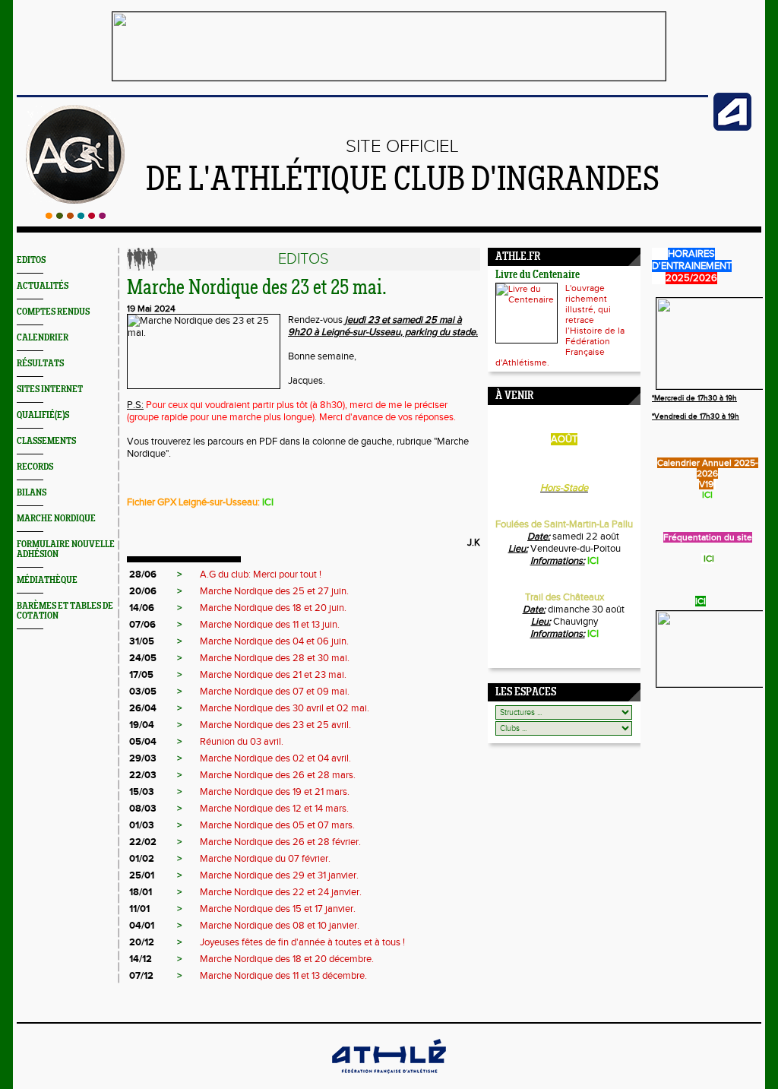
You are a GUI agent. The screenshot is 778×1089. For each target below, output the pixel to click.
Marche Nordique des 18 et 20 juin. (273, 608)
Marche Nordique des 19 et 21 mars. (274, 792)
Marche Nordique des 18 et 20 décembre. (287, 959)
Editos (303, 259)
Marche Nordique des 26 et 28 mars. (278, 775)
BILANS (31, 493)
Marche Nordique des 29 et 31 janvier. (279, 875)
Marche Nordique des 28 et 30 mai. (274, 658)
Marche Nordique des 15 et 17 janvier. (278, 909)
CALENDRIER (42, 338)
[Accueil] (75, 216)
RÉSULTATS (40, 364)
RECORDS (35, 467)
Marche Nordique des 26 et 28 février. (280, 842)
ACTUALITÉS (42, 286)
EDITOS (31, 260)
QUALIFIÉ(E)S (43, 415)
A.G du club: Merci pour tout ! (260, 574)
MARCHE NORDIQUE (56, 519)
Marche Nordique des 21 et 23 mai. (273, 675)
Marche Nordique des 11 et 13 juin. (270, 625)
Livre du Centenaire (537, 275)
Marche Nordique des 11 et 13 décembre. (283, 976)
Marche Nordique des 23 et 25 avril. (275, 725)
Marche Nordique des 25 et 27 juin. (274, 591)
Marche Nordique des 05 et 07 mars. (277, 825)
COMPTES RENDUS (53, 312)
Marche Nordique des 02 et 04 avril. (275, 758)
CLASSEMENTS (46, 441)
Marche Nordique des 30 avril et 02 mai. (284, 708)
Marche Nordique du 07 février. (265, 859)
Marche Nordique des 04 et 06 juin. (274, 641)
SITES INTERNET (50, 389)
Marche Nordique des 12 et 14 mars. (274, 809)
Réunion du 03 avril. (241, 742)
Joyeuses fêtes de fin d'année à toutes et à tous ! (302, 942)
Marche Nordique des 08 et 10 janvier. (279, 926)
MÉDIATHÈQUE (47, 580)
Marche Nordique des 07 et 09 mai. (274, 691)
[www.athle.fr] (732, 128)
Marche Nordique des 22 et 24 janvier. (281, 892)
